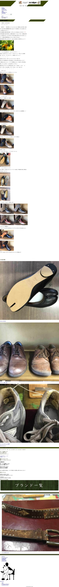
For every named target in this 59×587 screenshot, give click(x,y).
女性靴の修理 (4, 558)
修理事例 (3, 8)
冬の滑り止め (4, 9)
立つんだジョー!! (3, 445)
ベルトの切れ (5, 552)
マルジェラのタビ (3, 321)
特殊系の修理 (4, 560)
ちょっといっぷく (5, 24)
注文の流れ (4, 13)
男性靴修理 (4, 559)
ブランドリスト (4, 10)
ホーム (3, 7)
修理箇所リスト (4, 12)
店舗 (2, 11)
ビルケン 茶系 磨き (3, 382)
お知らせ (3, 556)
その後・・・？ (2, 456)
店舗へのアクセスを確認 (4, 479)
